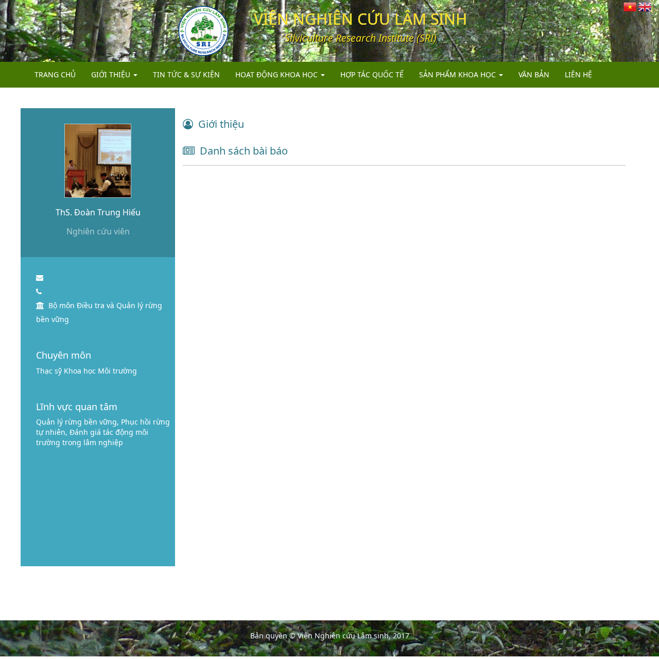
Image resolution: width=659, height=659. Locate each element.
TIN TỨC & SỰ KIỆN (186, 74)
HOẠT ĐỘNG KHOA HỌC (277, 74)
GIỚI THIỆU (111, 74)
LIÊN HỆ (578, 74)
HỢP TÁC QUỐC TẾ (372, 74)
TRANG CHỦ (55, 74)
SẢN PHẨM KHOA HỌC (458, 74)
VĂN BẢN (533, 74)
